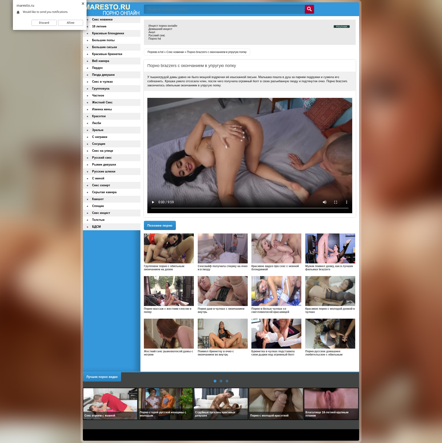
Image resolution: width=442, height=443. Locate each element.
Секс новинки (102, 19)
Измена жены (102, 109)
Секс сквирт (101, 185)
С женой (98, 178)
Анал (151, 32)
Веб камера (100, 61)
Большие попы (103, 40)
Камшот (98, 199)
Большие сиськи (104, 47)
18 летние (99, 26)
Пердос (97, 68)
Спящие (98, 206)
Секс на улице (102, 150)
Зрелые (97, 130)
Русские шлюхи (103, 171)
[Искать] (309, 9)
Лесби (96, 123)
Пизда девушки (103, 74)
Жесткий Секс (102, 102)
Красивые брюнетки (107, 54)
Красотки (99, 116)
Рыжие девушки (104, 164)
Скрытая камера (104, 192)
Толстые (98, 220)
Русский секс (156, 35)
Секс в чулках (102, 81)
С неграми (99, 137)
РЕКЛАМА (341, 26)
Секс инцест (101, 213)
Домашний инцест (160, 29)
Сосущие (98, 144)
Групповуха (100, 88)
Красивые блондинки (108, 33)
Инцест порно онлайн (162, 25)
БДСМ (96, 226)
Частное (98, 95)
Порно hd (154, 38)
